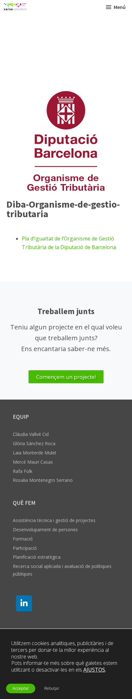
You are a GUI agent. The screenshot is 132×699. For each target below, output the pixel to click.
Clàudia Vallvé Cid (31, 434)
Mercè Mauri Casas (33, 462)
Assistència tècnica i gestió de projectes (54, 520)
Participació (25, 548)
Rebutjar (51, 688)
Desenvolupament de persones (45, 529)
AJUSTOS (94, 669)
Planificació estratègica (37, 557)
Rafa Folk (22, 471)
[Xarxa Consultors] (15, 7)
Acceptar (20, 688)
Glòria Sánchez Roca (34, 443)
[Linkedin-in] (24, 603)
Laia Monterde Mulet (34, 453)
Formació (23, 539)
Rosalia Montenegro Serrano (43, 480)
